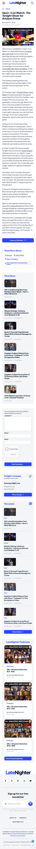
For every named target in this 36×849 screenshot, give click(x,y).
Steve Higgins (27, 151)
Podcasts (10, 666)
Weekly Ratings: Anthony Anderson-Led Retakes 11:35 (16, 313)
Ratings (6, 543)
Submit (30, 802)
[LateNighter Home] (18, 3)
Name (6, 433)
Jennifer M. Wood (9, 22)
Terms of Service (19, 810)
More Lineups (17, 495)
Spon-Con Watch (12, 259)
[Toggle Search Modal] (32, 3)
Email (6, 439)
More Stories (17, 632)
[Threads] (24, 781)
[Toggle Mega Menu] (3, 3)
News (8, 9)
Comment (8, 415)
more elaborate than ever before (14, 69)
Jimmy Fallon (20, 255)
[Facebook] (5, 781)
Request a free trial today (17, 835)
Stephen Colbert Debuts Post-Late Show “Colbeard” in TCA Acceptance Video (16, 355)
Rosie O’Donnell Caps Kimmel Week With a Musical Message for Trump (17, 334)
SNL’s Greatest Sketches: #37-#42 (17, 708)
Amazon (9, 255)
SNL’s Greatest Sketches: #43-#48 (17, 745)
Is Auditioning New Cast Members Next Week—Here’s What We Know (16, 292)
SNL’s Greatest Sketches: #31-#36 (17, 670)
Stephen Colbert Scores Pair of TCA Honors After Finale (17, 376)
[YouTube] (30, 781)
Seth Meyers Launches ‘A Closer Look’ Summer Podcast (17, 397)
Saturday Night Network (16, 675)
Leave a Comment (16, 240)
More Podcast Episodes (14, 758)
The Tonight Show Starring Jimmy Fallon (17, 263)
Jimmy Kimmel (15, 206)
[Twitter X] (12, 781)
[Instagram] (18, 781)
